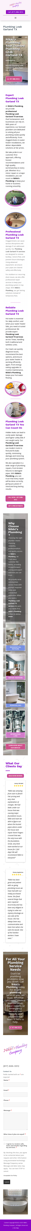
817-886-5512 (14, 79)
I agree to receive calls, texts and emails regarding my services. (16, 1145)
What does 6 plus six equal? (15, 1134)
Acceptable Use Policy (10, 1175)
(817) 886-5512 (11, 1066)
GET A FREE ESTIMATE (15, 506)
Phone (7, 1100)
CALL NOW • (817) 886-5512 (15, 498)
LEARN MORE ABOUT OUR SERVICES (15, 746)
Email (6, 1090)
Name (6, 1080)
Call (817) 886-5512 (15, 12)
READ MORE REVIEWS (15, 776)
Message (8, 1110)
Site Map (16, 1228)
